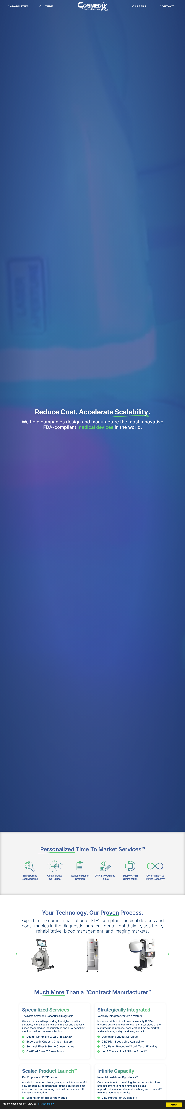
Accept (174, 1104)
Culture (46, 6)
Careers (139, 6)
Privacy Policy (46, 1103)
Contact (167, 6)
